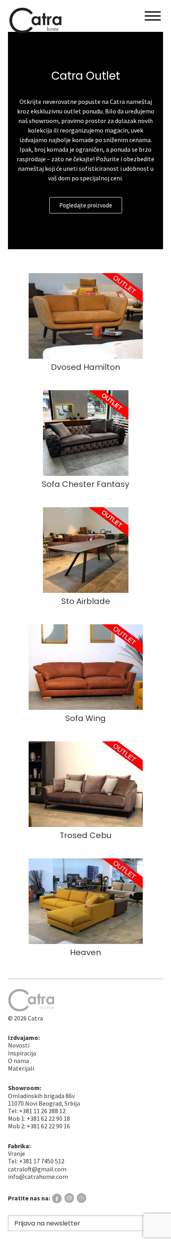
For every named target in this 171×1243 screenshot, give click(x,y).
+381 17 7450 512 (41, 1161)
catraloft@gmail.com (37, 1169)
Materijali (21, 1068)
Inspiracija (22, 1053)
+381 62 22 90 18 (48, 1118)
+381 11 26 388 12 (42, 1111)
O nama (18, 1061)
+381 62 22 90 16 (48, 1126)
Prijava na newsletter (47, 1223)
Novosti (18, 1045)
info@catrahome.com (38, 1176)
